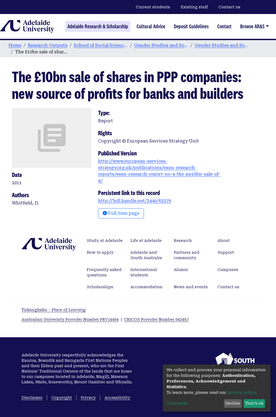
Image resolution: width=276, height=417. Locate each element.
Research (183, 240)
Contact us (229, 7)
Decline (232, 403)
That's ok (254, 403)
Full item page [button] (123, 213)
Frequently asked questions (104, 272)
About (224, 240)
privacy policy (241, 392)
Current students (153, 7)
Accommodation (146, 287)
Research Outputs (47, 45)
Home (15, 45)
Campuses (228, 269)
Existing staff (194, 7)
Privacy (88, 397)
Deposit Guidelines (191, 26)
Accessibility (117, 397)
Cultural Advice (151, 26)
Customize (177, 403)
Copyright (61, 397)
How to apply (100, 252)
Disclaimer (32, 397)
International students (143, 272)
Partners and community (186, 255)
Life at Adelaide (146, 240)
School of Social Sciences (101, 45)
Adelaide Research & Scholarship (97, 26)
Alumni (181, 269)
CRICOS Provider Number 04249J (156, 319)
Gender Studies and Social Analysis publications (222, 45)
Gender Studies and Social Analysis (161, 45)
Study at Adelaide (105, 240)
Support (226, 252)
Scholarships (100, 287)
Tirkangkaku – (54, 310)
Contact (224, 26)
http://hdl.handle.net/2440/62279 (134, 200)
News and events (191, 287)
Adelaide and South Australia (146, 255)
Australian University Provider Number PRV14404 (70, 319)
